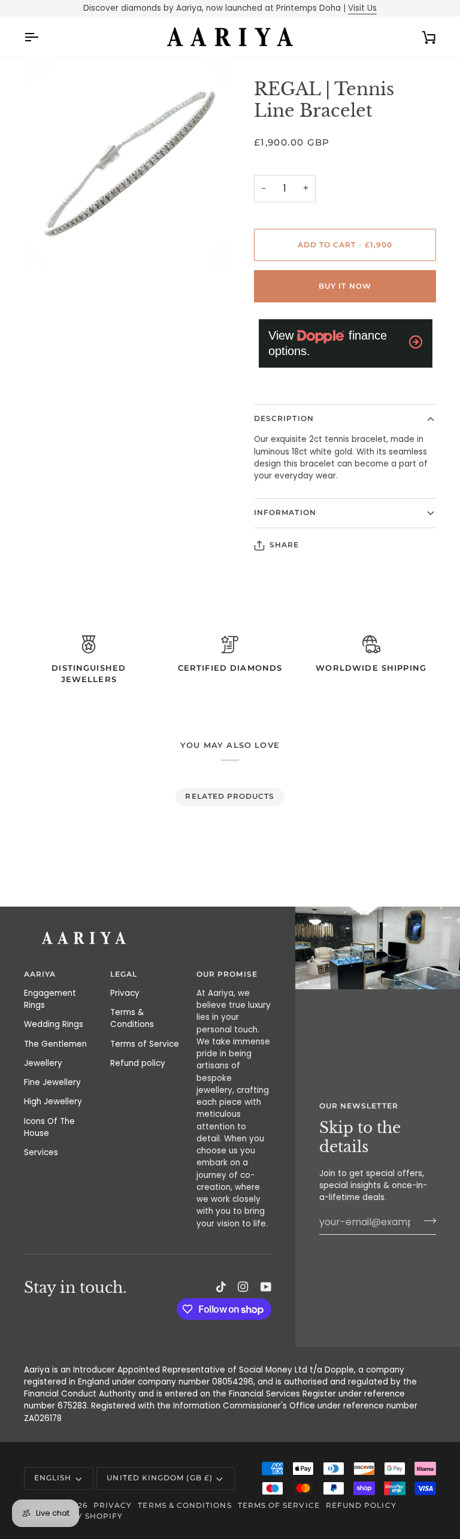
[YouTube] (266, 1287)
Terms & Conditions (132, 1018)
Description (284, 418)
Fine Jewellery (52, 1082)
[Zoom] (46, 244)
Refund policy (137, 1063)
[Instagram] (243, 1287)
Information (285, 512)
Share (284, 545)
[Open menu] (42, 37)
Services (41, 1152)
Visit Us (362, 8)
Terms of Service (144, 1044)
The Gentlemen (55, 1044)
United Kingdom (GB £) (159, 1478)
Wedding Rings (53, 1024)
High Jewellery (53, 1101)
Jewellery (43, 1063)
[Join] (426, 1220)
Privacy (125, 993)
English (52, 1478)
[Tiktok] (221, 1287)
